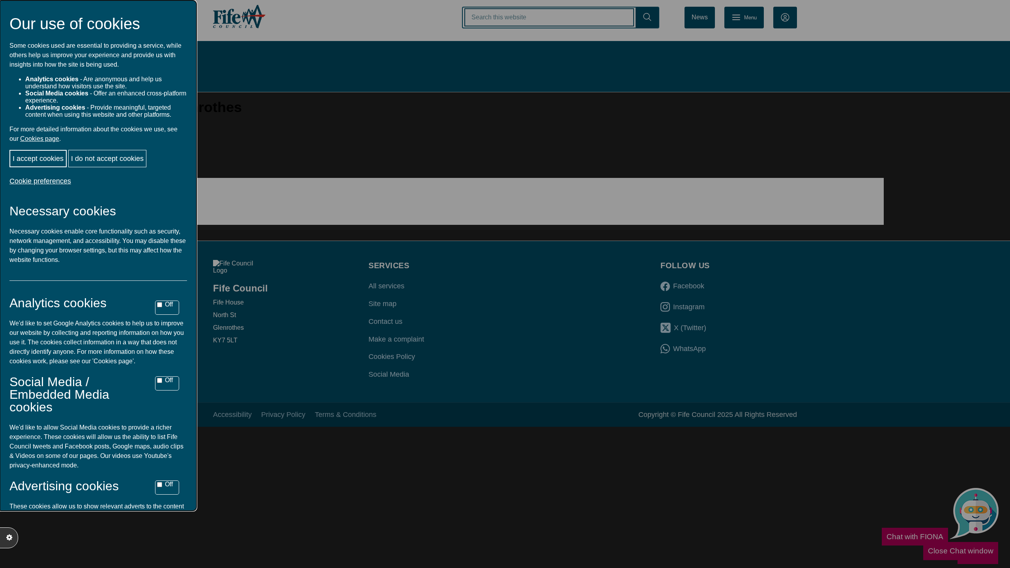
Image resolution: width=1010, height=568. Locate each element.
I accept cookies (38, 159)
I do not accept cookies (107, 159)
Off (169, 304)
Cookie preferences (40, 181)
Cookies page (39, 138)
